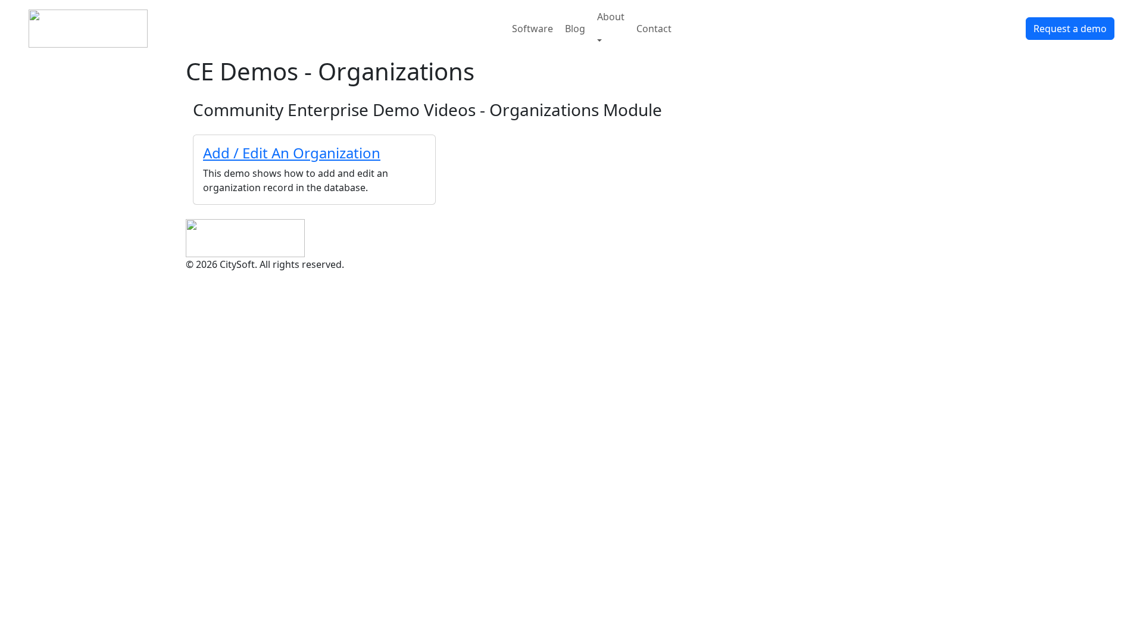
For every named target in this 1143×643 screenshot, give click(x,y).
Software (532, 28)
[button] (610, 40)
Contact (654, 28)
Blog (575, 28)
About (610, 16)
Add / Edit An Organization (291, 153)
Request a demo (1070, 28)
